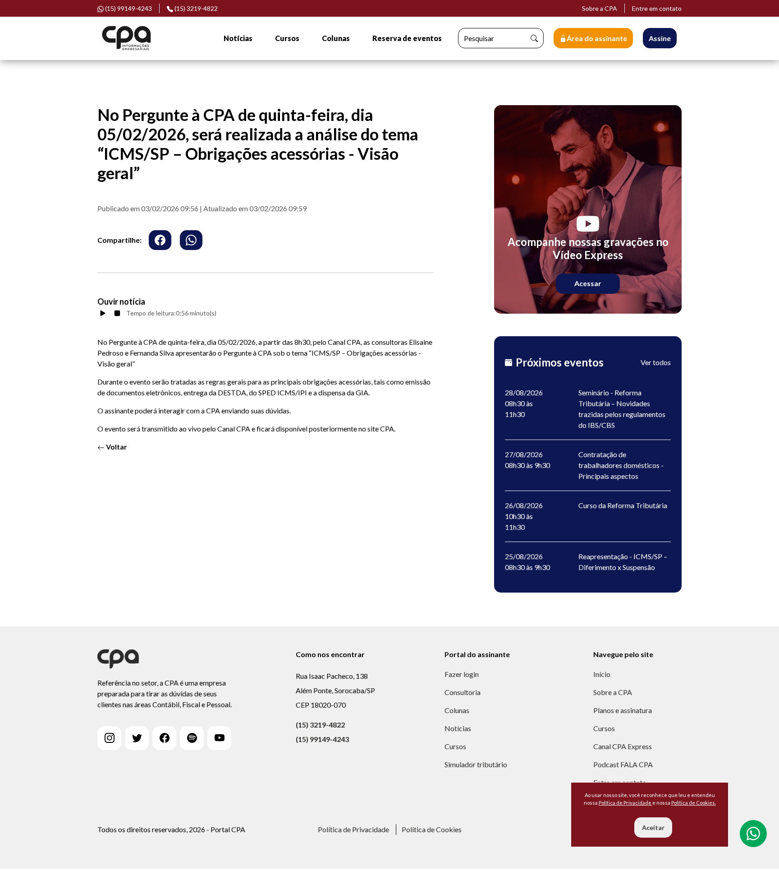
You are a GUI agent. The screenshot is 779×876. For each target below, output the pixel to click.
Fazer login (461, 674)
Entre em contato (657, 8)
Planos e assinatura (622, 710)
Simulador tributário (475, 764)
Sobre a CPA (599, 8)
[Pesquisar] (534, 38)
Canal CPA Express (622, 746)
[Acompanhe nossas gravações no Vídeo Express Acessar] (588, 208)
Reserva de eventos (407, 38)
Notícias (238, 38)
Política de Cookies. (693, 803)
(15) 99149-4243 (322, 739)
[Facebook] (164, 738)
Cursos (287, 38)
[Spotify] (192, 738)
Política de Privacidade (353, 829)
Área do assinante (597, 38)
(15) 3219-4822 (195, 8)
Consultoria (462, 692)
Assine (660, 38)
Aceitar (653, 827)
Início (601, 674)
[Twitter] (137, 738)
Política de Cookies (432, 829)
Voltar (116, 446)
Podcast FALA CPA (623, 764)
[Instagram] (109, 738)
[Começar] (102, 313)
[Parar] (117, 313)
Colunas (336, 38)
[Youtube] (219, 738)
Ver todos (656, 362)
